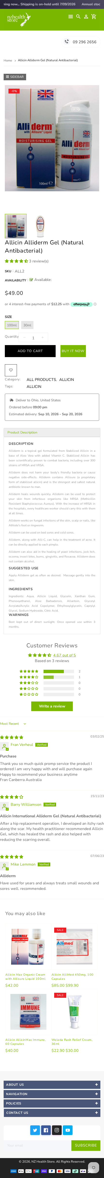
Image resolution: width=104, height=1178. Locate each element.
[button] (17, 261)
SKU (8, 271)
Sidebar (17, 77)
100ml (12, 325)
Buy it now (73, 351)
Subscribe (86, 1145)
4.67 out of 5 (64, 655)
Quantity (12, 336)
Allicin (66, 379)
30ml (27, 325)
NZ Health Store (43, 1161)
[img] (11, 737)
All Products (41, 379)
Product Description (22, 432)
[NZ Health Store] (52, 1170)
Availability (15, 280)
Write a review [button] (52, 706)
